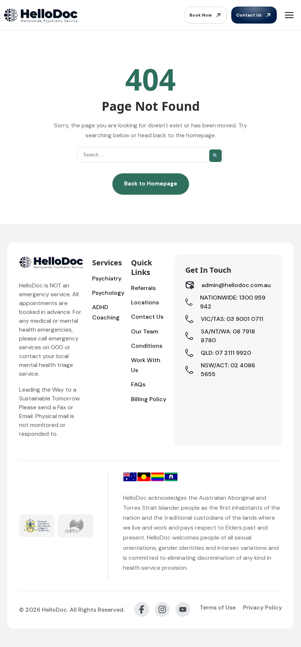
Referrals (143, 288)
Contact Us (249, 15)
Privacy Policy (262, 607)
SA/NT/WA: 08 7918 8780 (228, 336)
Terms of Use (218, 607)
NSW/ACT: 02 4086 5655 (228, 369)
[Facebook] (141, 609)
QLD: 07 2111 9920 (226, 353)
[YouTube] (182, 609)
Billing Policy (148, 399)
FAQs (138, 384)
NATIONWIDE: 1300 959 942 (232, 302)
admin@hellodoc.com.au (236, 285)
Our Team (144, 331)
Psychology (108, 293)
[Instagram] (162, 609)
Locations (145, 302)
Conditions (146, 346)
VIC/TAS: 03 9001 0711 (232, 319)
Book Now (200, 15)
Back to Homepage (150, 183)
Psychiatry (107, 278)
